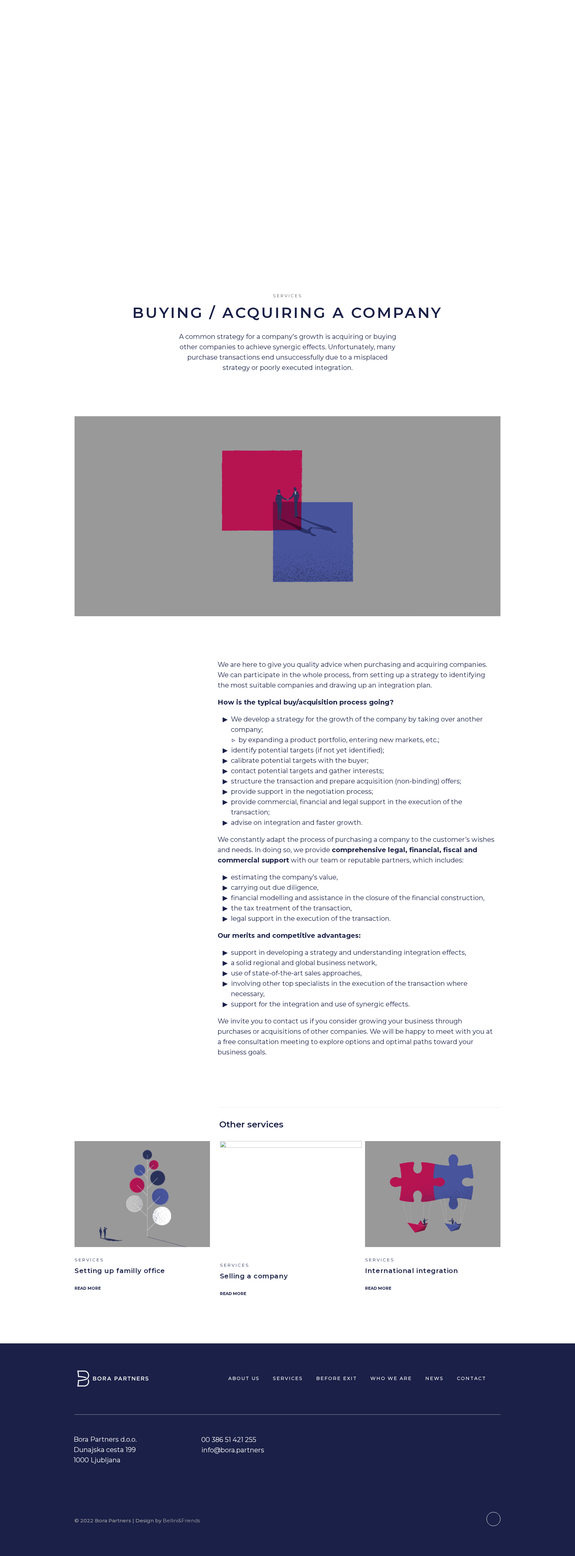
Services (310, 17)
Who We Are (399, 17)
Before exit (351, 17)
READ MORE (88, 1288)
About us (273, 17)
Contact (464, 17)
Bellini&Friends (181, 1520)
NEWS (435, 17)
